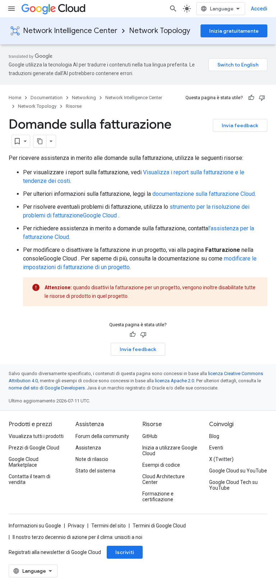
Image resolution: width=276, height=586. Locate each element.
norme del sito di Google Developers (47, 388)
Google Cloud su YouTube (238, 471)
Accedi (259, 8)
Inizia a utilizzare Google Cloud (169, 450)
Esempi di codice (161, 465)
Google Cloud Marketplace (23, 462)
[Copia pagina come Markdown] (39, 141)
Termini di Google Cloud (159, 526)
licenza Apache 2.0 (174, 380)
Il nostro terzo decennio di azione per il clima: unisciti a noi (77, 537)
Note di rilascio (91, 459)
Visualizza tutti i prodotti (36, 436)
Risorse (74, 106)
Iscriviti (124, 552)
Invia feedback (240, 125)
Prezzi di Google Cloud (34, 448)
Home (15, 97)
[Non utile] (262, 97)
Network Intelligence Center (70, 30)
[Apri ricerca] (173, 8)
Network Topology (159, 30)
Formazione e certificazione (158, 496)
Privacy (76, 526)
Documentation (47, 97)
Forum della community (102, 436)
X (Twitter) (221, 459)
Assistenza (88, 448)
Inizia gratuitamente (234, 31)
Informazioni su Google (35, 526)
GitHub (149, 436)
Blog (214, 436)
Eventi (216, 448)
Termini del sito (108, 526)
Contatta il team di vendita (29, 479)
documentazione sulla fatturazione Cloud (203, 193)
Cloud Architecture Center (163, 479)
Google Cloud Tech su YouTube (233, 485)
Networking (84, 97)
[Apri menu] (11, 8)
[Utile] (251, 97)
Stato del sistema (95, 471)
